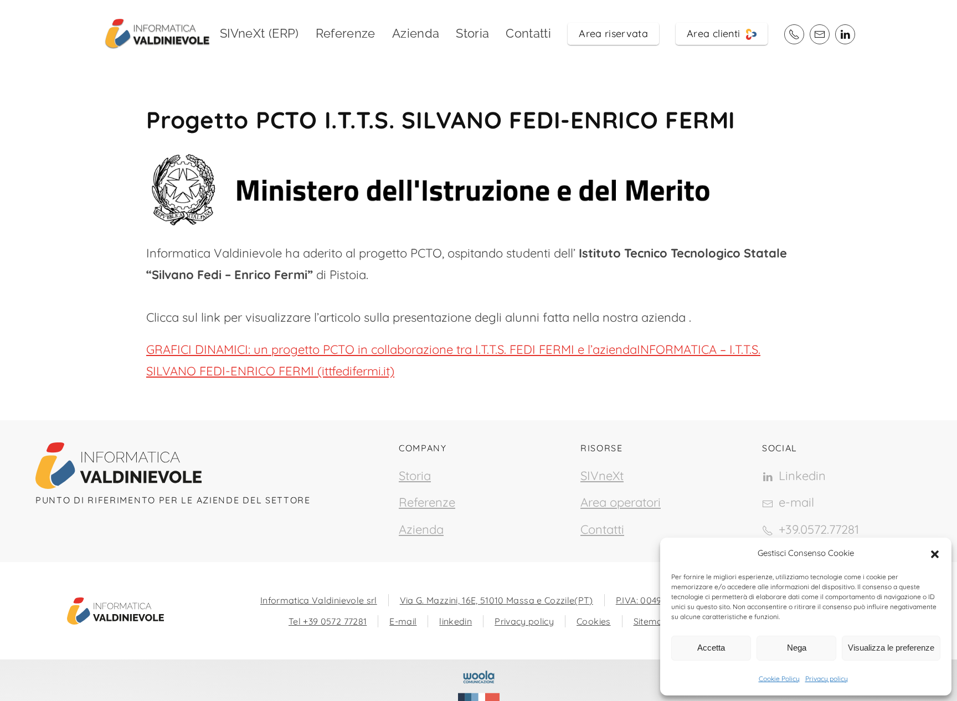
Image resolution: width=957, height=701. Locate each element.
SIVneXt (602, 475)
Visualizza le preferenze (891, 647)
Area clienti (716, 33)
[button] (934, 553)
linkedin (455, 621)
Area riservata (613, 33)
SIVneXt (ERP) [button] (259, 33)
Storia (472, 33)
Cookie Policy (779, 678)
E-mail (402, 621)
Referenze (427, 502)
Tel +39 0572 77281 (328, 621)
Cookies (593, 621)
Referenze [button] (345, 33)
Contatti (528, 33)
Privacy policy (826, 678)
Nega (796, 647)
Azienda (415, 33)
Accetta (711, 647)
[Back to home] (157, 33)
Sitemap (651, 621)
